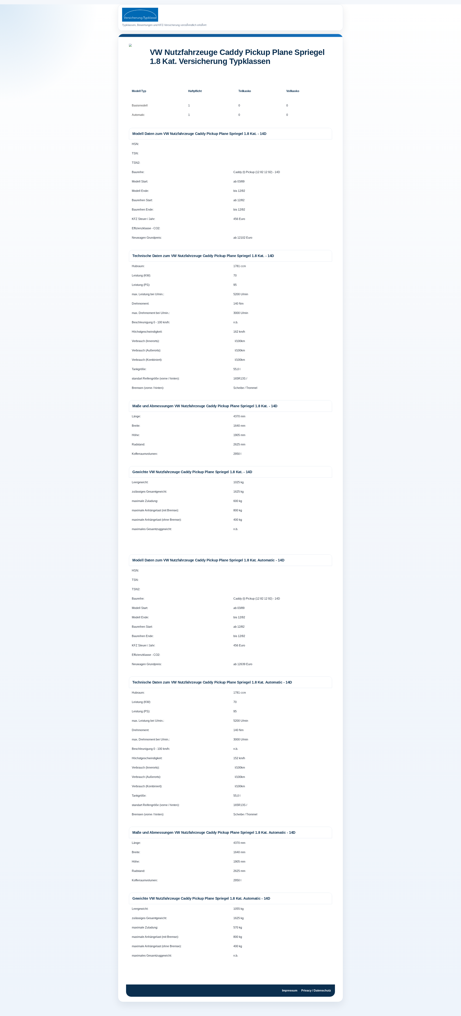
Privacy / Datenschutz (316, 990)
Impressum (289, 990)
